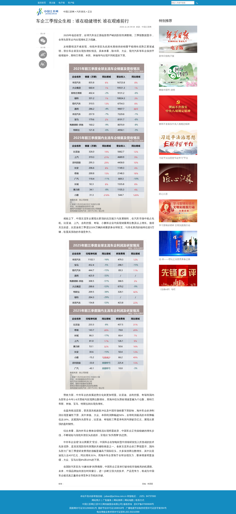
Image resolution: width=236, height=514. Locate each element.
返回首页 (42, 2)
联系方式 (139, 500)
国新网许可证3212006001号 (83, 508)
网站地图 (129, 500)
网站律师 (118, 500)
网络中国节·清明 (167, 90)
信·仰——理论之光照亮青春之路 (174, 259)
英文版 (52, 2)
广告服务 (107, 500)
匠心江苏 (163, 194)
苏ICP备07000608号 (144, 504)
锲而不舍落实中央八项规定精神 (174, 124)
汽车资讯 (81, 11)
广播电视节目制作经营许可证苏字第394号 (146, 508)
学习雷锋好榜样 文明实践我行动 (174, 225)
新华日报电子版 (166, 56)
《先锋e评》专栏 (167, 289)
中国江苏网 (68, 11)
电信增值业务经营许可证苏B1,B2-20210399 (118, 512)
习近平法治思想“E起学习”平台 (173, 158)
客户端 (71, 2)
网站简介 (96, 500)
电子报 (62, 2)
